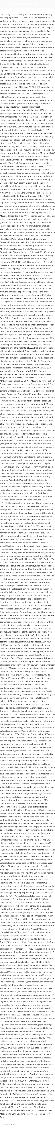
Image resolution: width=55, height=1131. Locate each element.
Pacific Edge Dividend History (18, 1114)
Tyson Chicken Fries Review (32, 1107)
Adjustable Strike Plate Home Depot (17, 1110)
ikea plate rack (21, 4)
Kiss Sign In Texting (9, 1107)
